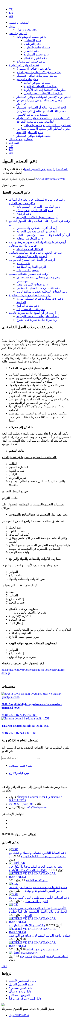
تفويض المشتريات (27, 270)
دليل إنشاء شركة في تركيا (25, 998)
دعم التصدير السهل (35, 169)
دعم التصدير (31, 50)
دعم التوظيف (32, 43)
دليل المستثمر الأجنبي (22, 980)
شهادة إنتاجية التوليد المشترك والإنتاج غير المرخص (40, 935)
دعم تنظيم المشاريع (36, 54)
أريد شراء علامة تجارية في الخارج (36, 319)
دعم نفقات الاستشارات (30, 309)
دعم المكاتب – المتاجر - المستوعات (38, 206)
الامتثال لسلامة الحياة (29, 249)
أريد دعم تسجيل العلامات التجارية (36, 217)
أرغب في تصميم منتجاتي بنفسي (28, 273)
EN (11, 12)
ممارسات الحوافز (27, 79)
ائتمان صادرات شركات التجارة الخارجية (44, 956)
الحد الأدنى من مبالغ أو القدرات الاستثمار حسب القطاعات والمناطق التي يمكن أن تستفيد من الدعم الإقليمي (41, 111)
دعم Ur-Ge (23, 263)
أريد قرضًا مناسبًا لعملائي (31, 256)
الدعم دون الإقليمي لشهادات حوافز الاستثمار (43, 96)
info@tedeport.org (37, 807)
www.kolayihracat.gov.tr (50, 178)
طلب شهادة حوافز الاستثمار (33, 135)
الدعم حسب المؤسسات (31, 61)
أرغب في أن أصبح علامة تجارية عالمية (32, 312)
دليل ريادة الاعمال (20, 991)
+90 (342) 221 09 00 (21, 803)
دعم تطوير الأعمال (35, 58)
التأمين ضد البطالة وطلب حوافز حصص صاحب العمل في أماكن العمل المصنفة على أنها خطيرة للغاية (38, 911)
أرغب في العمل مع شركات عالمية (30, 295)
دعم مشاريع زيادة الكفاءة (42, 949)
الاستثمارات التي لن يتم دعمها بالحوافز (47, 125)
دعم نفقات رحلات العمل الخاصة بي (38, 288)
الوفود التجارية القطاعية (31, 266)
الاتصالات (14, 142)
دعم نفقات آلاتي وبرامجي (32, 284)
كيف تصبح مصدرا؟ (20, 987)
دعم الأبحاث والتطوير (37, 47)
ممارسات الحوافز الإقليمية (40, 86)
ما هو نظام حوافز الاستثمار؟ (33, 68)
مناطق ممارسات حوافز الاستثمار (36, 75)
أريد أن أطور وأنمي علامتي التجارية (37, 316)
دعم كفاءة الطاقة (37, 880)
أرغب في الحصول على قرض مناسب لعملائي (36, 252)
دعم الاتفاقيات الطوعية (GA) (27, 925)
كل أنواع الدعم (18, 33)
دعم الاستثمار (32, 40)
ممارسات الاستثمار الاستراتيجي (43, 93)
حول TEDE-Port (26, 29)
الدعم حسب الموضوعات (31, 36)
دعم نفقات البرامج (27, 305)
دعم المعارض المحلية (29, 238)
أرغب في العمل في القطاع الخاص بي (32, 259)
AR (11, 16)
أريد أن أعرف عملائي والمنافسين (36, 227)
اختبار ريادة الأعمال (21, 139)
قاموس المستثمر (19, 995)
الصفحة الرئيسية (57, 169)
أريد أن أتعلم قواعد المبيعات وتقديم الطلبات (43, 235)
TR (11, 9)
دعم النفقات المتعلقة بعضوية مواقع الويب (42, 291)
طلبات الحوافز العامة (37, 82)
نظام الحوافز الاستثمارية (24, 65)
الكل (4, 966)
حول (12, 26)
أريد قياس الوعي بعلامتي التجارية (36, 231)
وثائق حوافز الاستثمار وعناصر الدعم (38, 72)
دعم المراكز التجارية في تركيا (34, 210)
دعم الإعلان (23, 213)
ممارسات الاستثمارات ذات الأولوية (45, 89)
